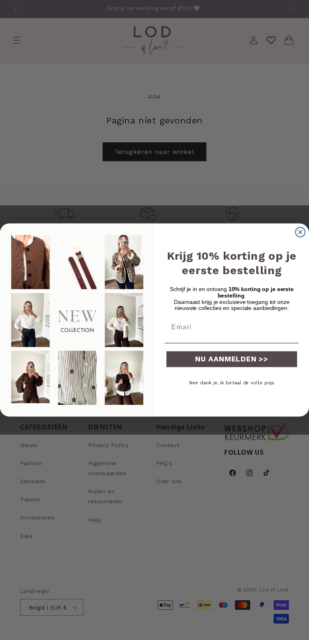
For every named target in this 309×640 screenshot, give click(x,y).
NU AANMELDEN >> (231, 359)
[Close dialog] (300, 232)
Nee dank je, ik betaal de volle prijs (232, 383)
